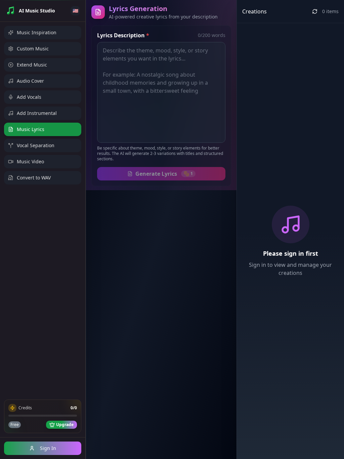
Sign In (48, 448)
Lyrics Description (123, 35)
